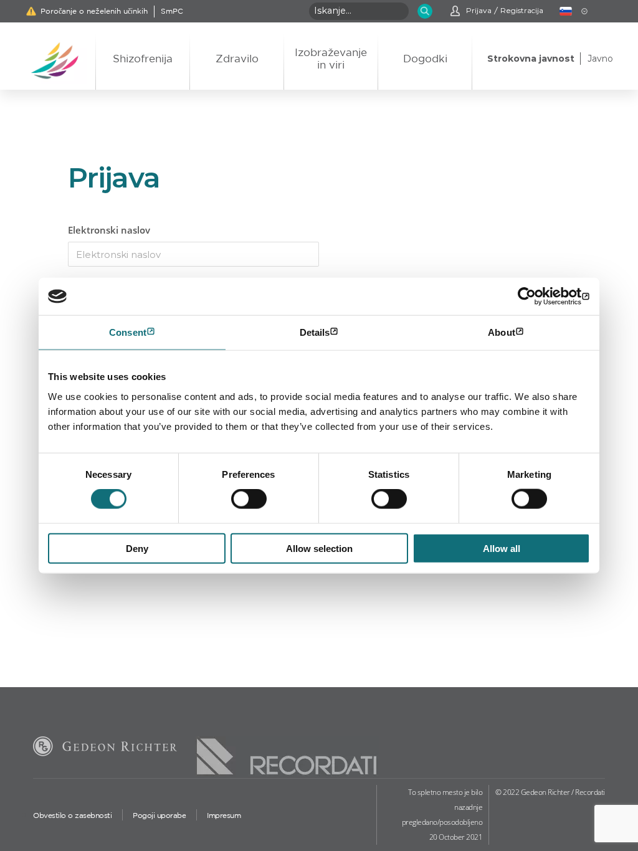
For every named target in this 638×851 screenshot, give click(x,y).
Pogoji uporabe (159, 815)
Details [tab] (315, 332)
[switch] (249, 499)
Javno (600, 58)
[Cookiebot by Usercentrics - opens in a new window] (535, 296)
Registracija (521, 10)
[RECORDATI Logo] (287, 745)
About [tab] (501, 332)
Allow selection (319, 548)
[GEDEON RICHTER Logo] (105, 748)
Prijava (479, 10)
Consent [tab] (127, 332)
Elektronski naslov (109, 230)
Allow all (501, 548)
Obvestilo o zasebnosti (72, 815)
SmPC (172, 11)
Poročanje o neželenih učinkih (94, 11)
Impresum (223, 815)
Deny (137, 548)
